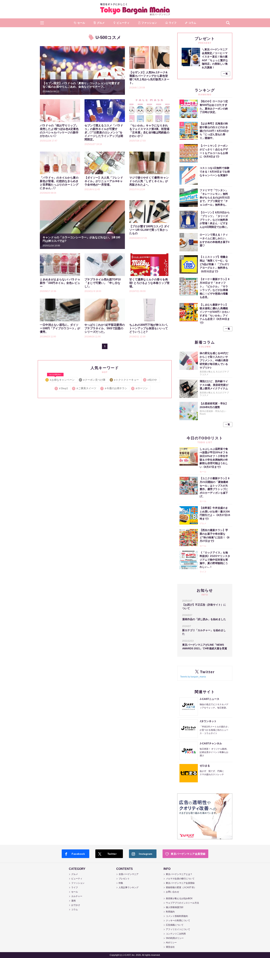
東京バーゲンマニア (135, 9)
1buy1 (62, 388)
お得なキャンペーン (61, 379)
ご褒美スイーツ (85, 388)
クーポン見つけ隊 (92, 379)
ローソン (140, 388)
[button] (42, 22)
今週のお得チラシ (114, 388)
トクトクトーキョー (125, 379)
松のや (151, 379)
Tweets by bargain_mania (193, 676)
